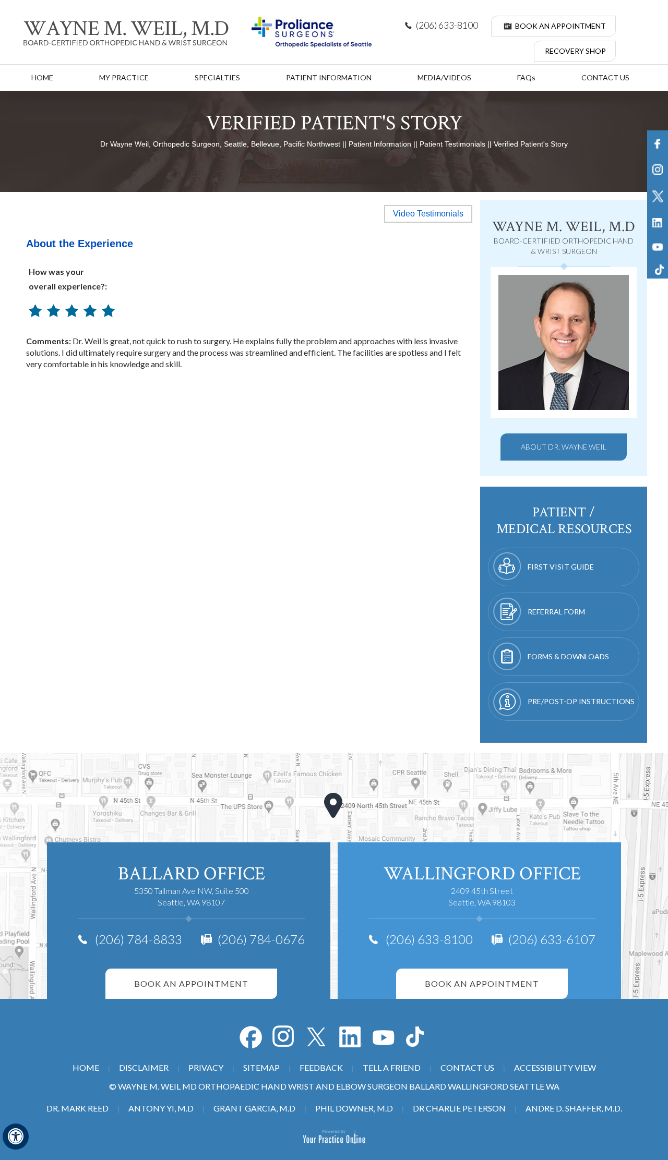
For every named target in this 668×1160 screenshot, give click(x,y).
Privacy (205, 1067)
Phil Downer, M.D (354, 1108)
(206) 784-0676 (261, 939)
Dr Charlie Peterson (459, 1108)
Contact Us (605, 77)
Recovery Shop (575, 50)
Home (42, 77)
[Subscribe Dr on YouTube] (350, 1036)
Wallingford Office (482, 874)
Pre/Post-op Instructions (581, 701)
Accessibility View (555, 1067)
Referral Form (556, 611)
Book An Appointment (560, 25)
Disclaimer (144, 1067)
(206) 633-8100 (447, 25)
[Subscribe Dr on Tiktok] (417, 1036)
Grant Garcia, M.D (254, 1108)
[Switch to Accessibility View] (16, 1136)
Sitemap (261, 1067)
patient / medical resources (563, 520)
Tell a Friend (392, 1067)
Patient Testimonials (452, 144)
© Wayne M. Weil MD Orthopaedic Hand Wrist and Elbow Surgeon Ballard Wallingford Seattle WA (334, 1086)
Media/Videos (444, 77)
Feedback (321, 1067)
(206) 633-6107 (551, 939)
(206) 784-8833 (138, 939)
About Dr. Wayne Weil (563, 446)
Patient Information (329, 77)
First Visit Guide (561, 566)
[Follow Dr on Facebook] (250, 1036)
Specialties (217, 77)
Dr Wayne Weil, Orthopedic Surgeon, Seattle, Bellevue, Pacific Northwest (220, 144)
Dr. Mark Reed (77, 1108)
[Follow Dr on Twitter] (317, 1036)
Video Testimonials (428, 213)
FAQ (526, 77)
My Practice (124, 77)
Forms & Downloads (568, 656)
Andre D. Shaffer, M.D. (574, 1108)
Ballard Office (191, 874)
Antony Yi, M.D (161, 1108)
